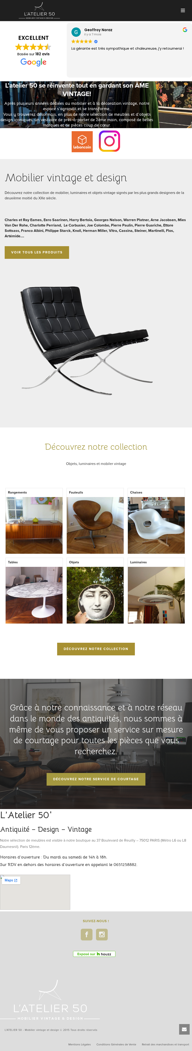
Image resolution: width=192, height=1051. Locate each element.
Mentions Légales (79, 1044)
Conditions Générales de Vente (116, 1044)
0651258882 (125, 864)
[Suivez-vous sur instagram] (102, 934)
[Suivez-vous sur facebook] (86, 934)
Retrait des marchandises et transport (165, 1044)
